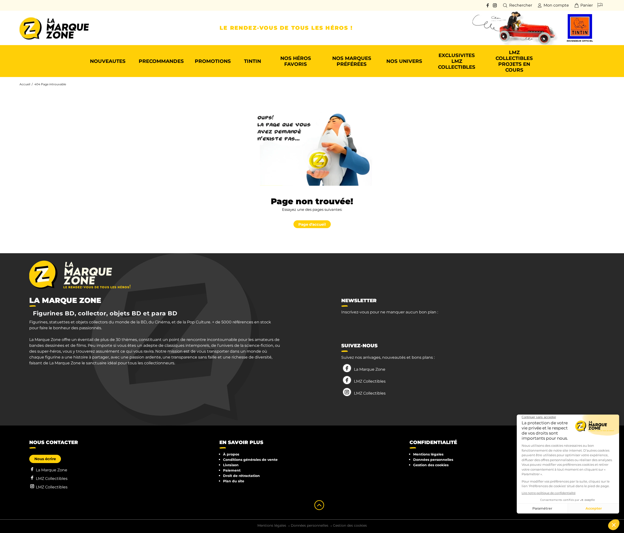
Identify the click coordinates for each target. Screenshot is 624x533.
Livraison (231, 465)
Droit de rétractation (241, 476)
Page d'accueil (312, 224)
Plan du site (233, 481)
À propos (231, 454)
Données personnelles (433, 459)
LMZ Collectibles (370, 381)
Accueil (25, 84)
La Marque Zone (369, 369)
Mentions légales (428, 454)
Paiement (232, 470)
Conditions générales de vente (250, 459)
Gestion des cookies (430, 465)
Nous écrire (45, 458)
